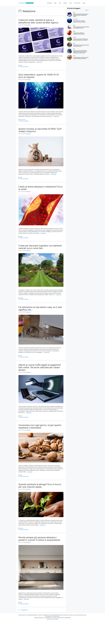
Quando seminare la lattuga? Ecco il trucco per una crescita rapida (39, 485)
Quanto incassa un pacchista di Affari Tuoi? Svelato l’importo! (81, 27)
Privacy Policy (55, 619)
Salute (84, 3)
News (71, 3)
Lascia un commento (24, 66)
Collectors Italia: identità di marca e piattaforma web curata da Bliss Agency (38, 21)
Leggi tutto (39, 62)
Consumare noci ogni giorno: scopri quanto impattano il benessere (39, 426)
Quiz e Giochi (77, 3)
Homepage (49, 3)
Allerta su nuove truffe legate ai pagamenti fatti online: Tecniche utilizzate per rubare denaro (39, 367)
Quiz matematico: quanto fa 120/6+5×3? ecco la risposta (79, 21)
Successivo (24, 609)
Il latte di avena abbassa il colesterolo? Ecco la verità (78, 33)
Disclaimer (49, 619)
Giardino (65, 3)
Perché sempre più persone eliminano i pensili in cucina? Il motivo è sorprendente (39, 538)
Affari (55, 3)
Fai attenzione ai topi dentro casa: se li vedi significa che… (81, 45)
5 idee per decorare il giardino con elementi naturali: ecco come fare (40, 246)
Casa (60, 3)
